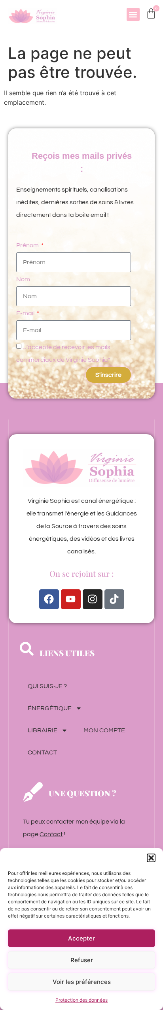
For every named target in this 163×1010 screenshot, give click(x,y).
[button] (151, 858)
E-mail (26, 313)
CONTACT (42, 752)
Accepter (81, 938)
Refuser (81, 960)
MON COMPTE (104, 730)
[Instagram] (92, 599)
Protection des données (81, 1000)
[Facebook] (49, 599)
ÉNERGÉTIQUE (50, 708)
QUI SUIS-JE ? (47, 686)
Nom (23, 279)
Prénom (28, 245)
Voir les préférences (82, 982)
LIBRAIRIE (42, 730)
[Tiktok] (114, 599)
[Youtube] (71, 599)
